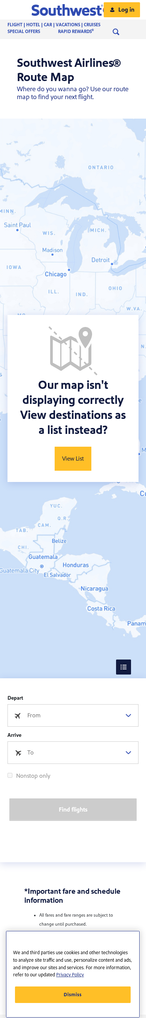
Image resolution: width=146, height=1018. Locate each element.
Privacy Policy (70, 975)
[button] (73, 10)
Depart (15, 698)
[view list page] (123, 667)
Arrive (14, 735)
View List (73, 458)
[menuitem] (61, 25)
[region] (73, 974)
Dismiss (73, 995)
